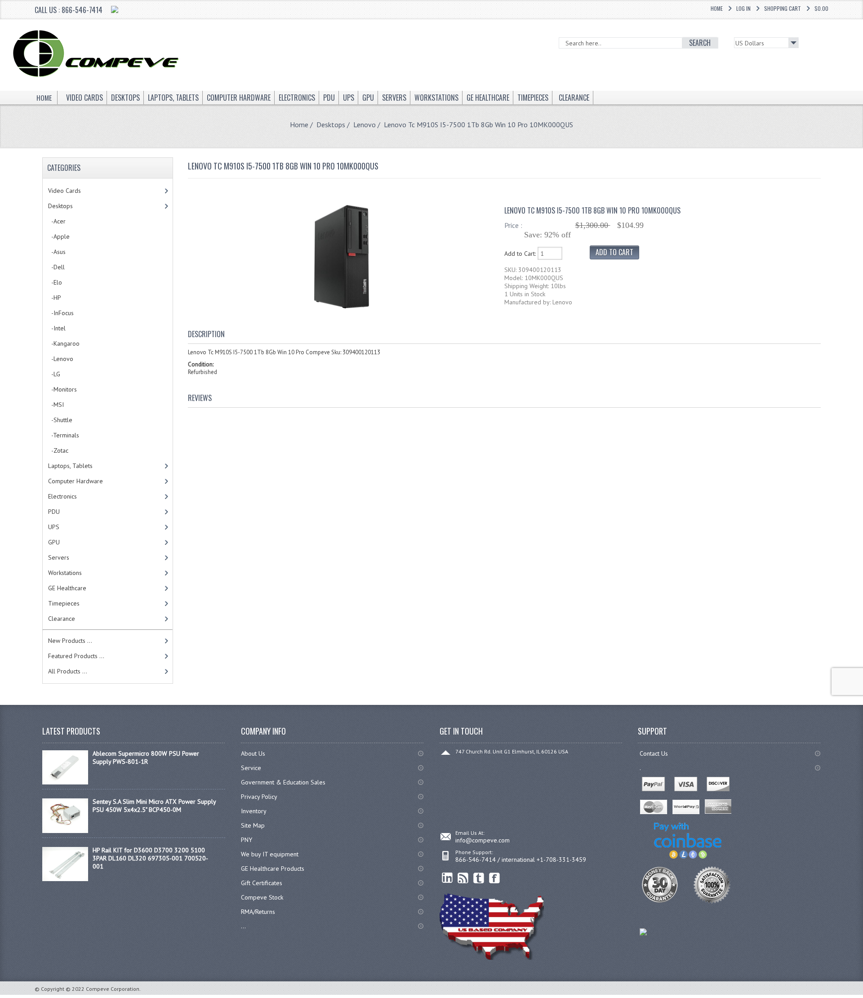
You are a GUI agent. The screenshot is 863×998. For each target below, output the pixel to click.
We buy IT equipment (269, 854)
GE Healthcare (67, 588)
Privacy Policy (259, 797)
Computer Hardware (75, 481)
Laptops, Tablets (70, 466)
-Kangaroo (64, 343)
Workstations (65, 573)
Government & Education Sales (283, 782)
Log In (743, 8)
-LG (54, 374)
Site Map (253, 825)
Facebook (494, 878)
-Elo (55, 282)
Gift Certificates (261, 883)
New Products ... (70, 641)
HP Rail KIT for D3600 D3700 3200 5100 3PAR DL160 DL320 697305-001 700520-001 (150, 858)
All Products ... (67, 671)
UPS (53, 527)
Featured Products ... (76, 656)
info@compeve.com (482, 840)
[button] (862, 997)
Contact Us (654, 753)
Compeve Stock (262, 897)
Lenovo (364, 124)
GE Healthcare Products (272, 868)
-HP (54, 298)
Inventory (254, 811)
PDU (54, 512)
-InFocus (61, 313)
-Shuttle (60, 420)
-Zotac (58, 450)
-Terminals (63, 435)
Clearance (61, 619)
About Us (253, 753)
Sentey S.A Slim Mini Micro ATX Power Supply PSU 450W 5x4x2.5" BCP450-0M (154, 806)
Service (251, 768)
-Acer (57, 221)
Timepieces (64, 603)
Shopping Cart (782, 8)
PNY (246, 840)
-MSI (56, 405)
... (243, 926)
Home (717, 8)
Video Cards (64, 191)
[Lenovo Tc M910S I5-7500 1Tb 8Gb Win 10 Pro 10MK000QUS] (341, 306)
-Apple (59, 236)
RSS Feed (463, 878)
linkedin (447, 878)
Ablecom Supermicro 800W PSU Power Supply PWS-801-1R (146, 757)
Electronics (62, 496)
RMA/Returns (258, 912)
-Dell (56, 267)
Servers (58, 557)
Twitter (479, 878)
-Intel (57, 328)
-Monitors (62, 389)
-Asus (57, 252)
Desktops (330, 124)
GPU (54, 542)
